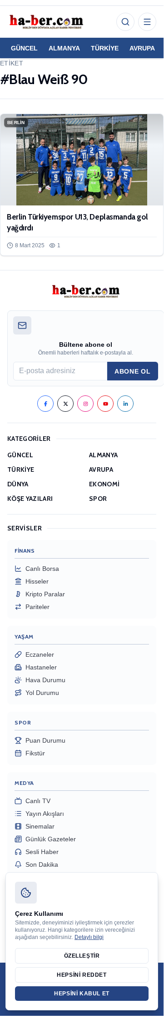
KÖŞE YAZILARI (30, 499)
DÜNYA (18, 484)
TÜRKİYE (105, 48)
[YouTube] (105, 403)
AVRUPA (142, 48)
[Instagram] (85, 403)
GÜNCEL (24, 48)
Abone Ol (132, 371)
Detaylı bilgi (89, 937)
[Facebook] (45, 403)
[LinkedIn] (125, 403)
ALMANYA (64, 48)
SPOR (98, 499)
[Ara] (125, 22)
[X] (65, 403)
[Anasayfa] (45, 22)
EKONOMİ (104, 484)
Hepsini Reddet (81, 975)
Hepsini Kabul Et (81, 993)
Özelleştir (82, 956)
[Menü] (147, 22)
